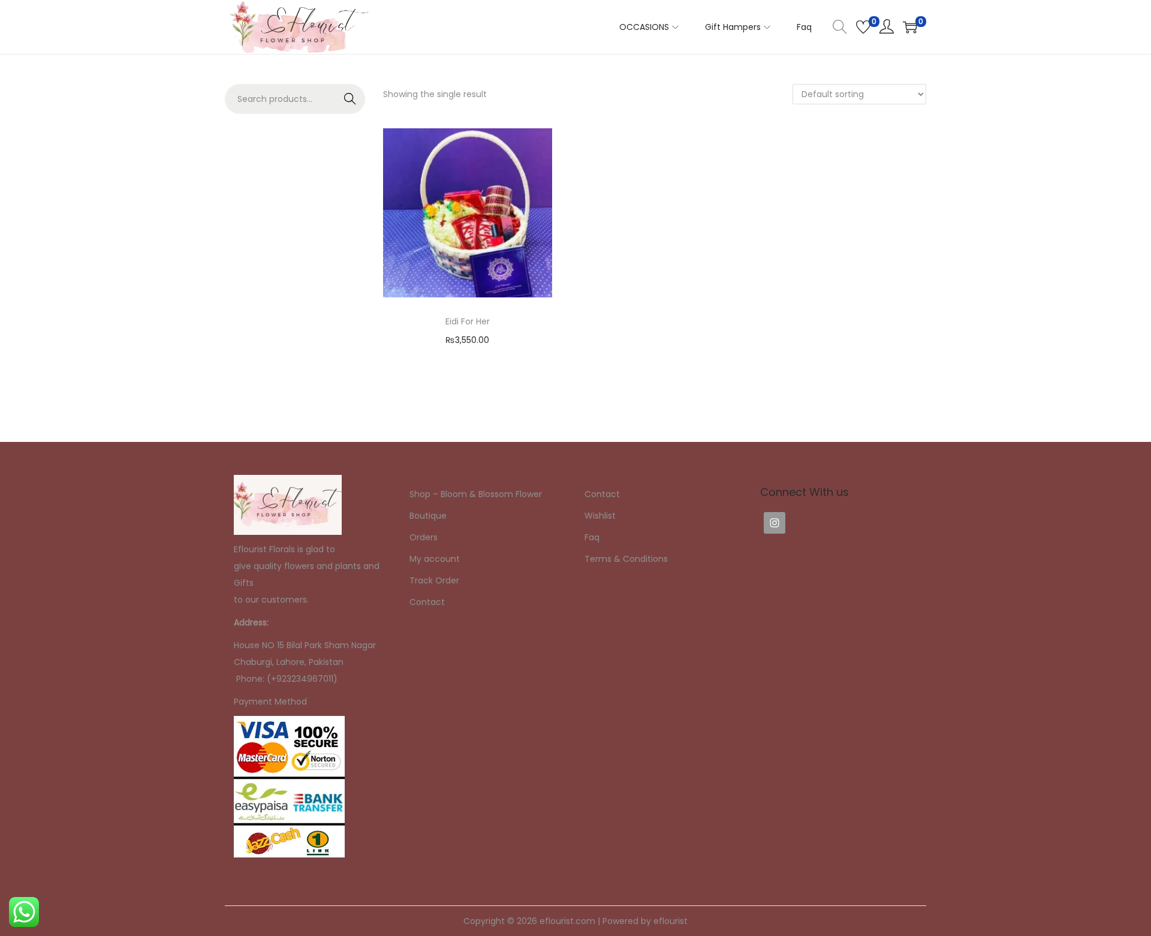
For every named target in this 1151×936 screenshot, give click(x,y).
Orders (423, 537)
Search (350, 99)
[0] (863, 27)
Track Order (434, 580)
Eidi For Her (467, 321)
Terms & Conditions (626, 559)
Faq (591, 537)
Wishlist (600, 516)
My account (434, 559)
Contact (427, 602)
